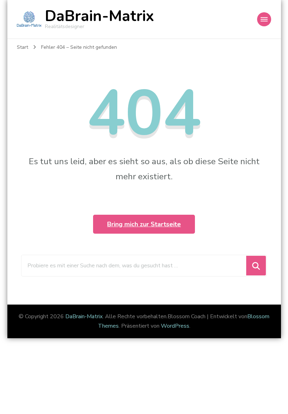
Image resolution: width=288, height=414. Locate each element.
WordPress (175, 326)
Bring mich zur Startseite (144, 224)
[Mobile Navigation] (264, 19)
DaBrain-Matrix (99, 16)
